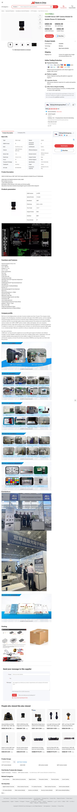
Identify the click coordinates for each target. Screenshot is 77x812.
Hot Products (6, 798)
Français (27, 801)
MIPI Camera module (62, 765)
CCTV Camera (34, 11)
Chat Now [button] (61, 36)
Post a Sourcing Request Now (20, 697)
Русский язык (34, 801)
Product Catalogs (22, 762)
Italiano (39, 801)
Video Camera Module (20, 790)
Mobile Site (36, 799)
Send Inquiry (49, 36)
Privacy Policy (61, 806)
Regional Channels (61, 798)
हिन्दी (67, 801)
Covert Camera (65, 779)
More (3, 793)
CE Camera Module (7, 790)
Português (22, 801)
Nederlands (50, 801)
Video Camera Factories (50, 786)
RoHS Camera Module (64, 786)
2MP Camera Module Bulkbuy (62, 790)
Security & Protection (10, 11)
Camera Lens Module (33, 790)
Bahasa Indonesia (43, 802)
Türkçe (31, 802)
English (12, 801)
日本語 (63, 801)
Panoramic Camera (43, 779)
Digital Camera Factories (8, 786)
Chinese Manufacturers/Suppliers (25, 798)
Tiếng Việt (36, 802)
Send (14, 695)
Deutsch (44, 801)
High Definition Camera (43, 11)
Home (3, 11)
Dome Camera (6, 779)
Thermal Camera (55, 779)
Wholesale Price (45, 798)
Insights (41, 799)
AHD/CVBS (22, 765)
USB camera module (43, 765)
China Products (14, 798)
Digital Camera (32, 779)
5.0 (60, 135)
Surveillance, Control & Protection (22, 11)
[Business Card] (73, 139)
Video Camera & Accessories (19, 779)
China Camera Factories (22, 786)
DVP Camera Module (6, 765)
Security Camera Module (46, 790)
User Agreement (47, 806)
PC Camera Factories (37, 786)
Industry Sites (52, 798)
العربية (55, 801)
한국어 (59, 801)
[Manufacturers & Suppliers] (38, 2)
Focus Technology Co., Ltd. (28, 806)
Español (16, 801)
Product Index (69, 798)
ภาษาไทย (72, 801)
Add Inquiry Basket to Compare (22, 49)
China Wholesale (37, 798)
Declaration (54, 806)
